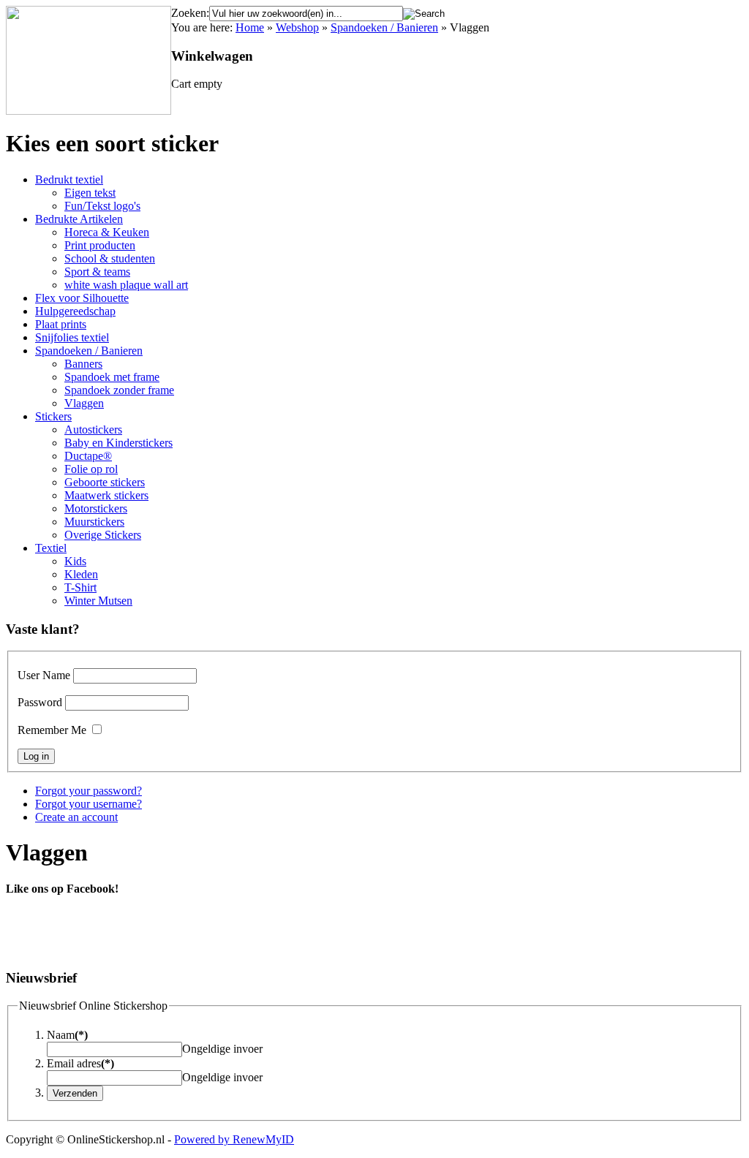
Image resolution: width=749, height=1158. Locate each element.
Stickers (53, 416)
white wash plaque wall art (126, 285)
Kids (75, 561)
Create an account (76, 817)
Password (40, 702)
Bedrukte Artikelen (79, 219)
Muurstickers (94, 521)
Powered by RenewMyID (234, 1139)
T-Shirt (80, 587)
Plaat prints (60, 324)
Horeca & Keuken (106, 232)
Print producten (99, 245)
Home (250, 27)
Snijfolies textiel (72, 337)
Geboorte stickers (104, 482)
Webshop (297, 27)
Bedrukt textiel (69, 179)
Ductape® (88, 456)
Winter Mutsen (98, 600)
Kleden (81, 574)
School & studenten (109, 258)
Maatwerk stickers (106, 495)
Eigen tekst (90, 192)
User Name (44, 675)
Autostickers (93, 429)
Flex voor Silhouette (82, 298)
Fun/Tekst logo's (102, 206)
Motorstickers (95, 508)
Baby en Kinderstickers (118, 442)
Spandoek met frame (111, 377)
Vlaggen (84, 403)
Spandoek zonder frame (119, 390)
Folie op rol (91, 469)
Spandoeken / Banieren (384, 27)
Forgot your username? (88, 804)
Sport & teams (97, 271)
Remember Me (52, 730)
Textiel (51, 548)
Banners (83, 363)
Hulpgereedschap (75, 311)
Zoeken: (190, 13)
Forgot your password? (88, 790)
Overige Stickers (102, 535)
